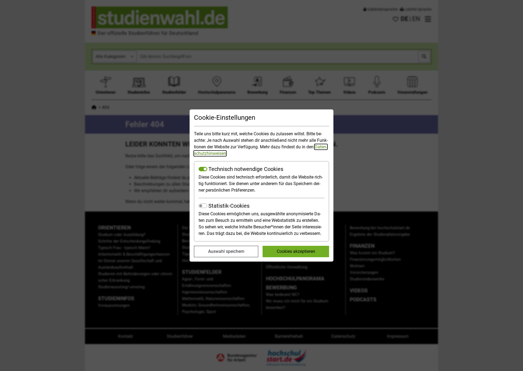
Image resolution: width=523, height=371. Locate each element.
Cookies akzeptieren (296, 251)
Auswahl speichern (226, 251)
